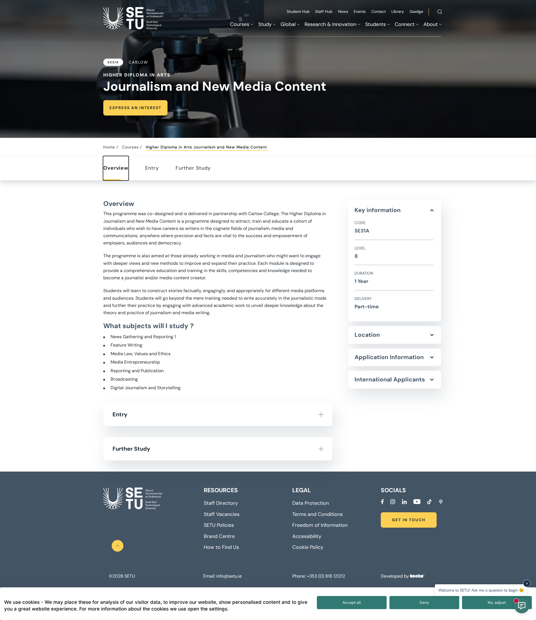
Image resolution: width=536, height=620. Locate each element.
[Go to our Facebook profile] (382, 501)
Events (360, 11)
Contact (378, 11)
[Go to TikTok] (429, 501)
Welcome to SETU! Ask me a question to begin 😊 (481, 590)
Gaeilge (416, 11)
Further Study (193, 168)
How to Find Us (221, 547)
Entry (152, 168)
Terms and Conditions (317, 514)
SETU (130, 576)
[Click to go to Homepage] (134, 18)
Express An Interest (135, 107)
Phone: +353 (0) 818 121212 (318, 576)
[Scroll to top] (117, 546)
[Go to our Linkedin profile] (404, 501)
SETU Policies (219, 525)
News (343, 11)
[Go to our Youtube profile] (416, 501)
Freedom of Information (320, 525)
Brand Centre (219, 536)
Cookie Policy (307, 547)
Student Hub (298, 11)
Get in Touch (408, 519)
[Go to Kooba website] (417, 576)
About (430, 24)
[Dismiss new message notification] (526, 583)
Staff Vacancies (222, 514)
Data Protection (310, 503)
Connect (405, 24)
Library (397, 11)
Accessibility (306, 536)
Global (288, 24)
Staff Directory (221, 503)
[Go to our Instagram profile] (392, 501)
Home (109, 147)
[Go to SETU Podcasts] (440, 501)
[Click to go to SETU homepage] (132, 499)
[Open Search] (439, 12)
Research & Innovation (330, 24)
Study (265, 24)
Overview (115, 168)
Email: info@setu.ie (222, 576)
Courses (239, 24)
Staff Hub (323, 11)
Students (375, 24)
